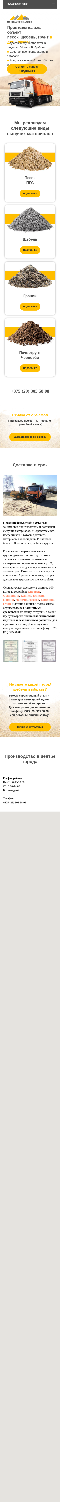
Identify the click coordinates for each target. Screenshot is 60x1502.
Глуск (7, 603)
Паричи (8, 599)
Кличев (26, 595)
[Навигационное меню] (53, 4)
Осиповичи (11, 595)
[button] (27, 69)
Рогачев (33, 599)
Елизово (38, 595)
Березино (47, 599)
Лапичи (21, 599)
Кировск (34, 591)
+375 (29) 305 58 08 (17, 4)
